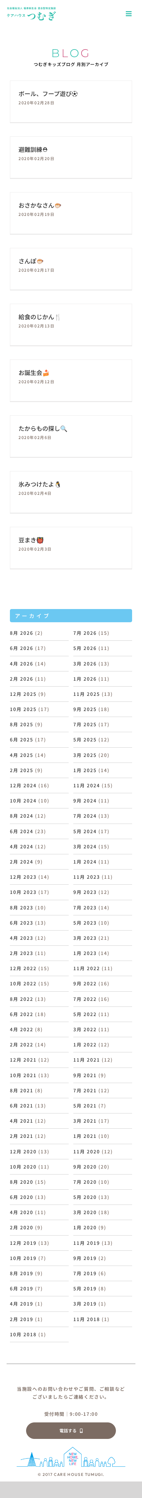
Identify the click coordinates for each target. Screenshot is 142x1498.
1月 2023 (85, 953)
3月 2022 (85, 1029)
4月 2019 (21, 1303)
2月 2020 (21, 1227)
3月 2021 (85, 1120)
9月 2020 (85, 1166)
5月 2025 (85, 739)
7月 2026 (85, 633)
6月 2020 (21, 1197)
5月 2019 (85, 1288)
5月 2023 (85, 922)
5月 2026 (85, 648)
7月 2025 (85, 724)
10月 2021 (23, 1075)
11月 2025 (86, 694)
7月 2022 (85, 999)
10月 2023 (23, 892)
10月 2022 (23, 983)
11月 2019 (86, 1243)
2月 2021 (21, 1136)
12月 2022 (23, 968)
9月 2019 (85, 1258)
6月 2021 (21, 1105)
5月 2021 (85, 1105)
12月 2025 (23, 694)
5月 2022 (85, 1014)
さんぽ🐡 (31, 260)
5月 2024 (85, 831)
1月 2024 (85, 861)
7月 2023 (85, 907)
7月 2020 (85, 1181)
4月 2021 (21, 1120)
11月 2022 (86, 968)
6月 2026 (21, 648)
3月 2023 (85, 938)
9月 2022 (85, 983)
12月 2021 (23, 1059)
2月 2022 (21, 1044)
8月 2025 (21, 724)
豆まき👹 (31, 539)
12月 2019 (23, 1243)
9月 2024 (85, 800)
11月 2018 (86, 1319)
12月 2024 (23, 785)
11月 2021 (86, 1059)
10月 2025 (23, 709)
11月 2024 (86, 785)
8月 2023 (21, 907)
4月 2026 (21, 663)
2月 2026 (21, 678)
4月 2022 (21, 1029)
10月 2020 (23, 1166)
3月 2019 (85, 1303)
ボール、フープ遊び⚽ (48, 93)
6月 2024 (21, 831)
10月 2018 (23, 1334)
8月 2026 (21, 633)
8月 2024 (21, 815)
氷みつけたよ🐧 (39, 484)
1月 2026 (85, 678)
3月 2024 (85, 846)
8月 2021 (21, 1090)
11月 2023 (86, 876)
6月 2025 (21, 739)
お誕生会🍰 (34, 372)
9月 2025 (85, 709)
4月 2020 (21, 1212)
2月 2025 (21, 770)
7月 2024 (85, 815)
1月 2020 (85, 1227)
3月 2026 (85, 663)
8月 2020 (21, 1181)
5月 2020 (85, 1197)
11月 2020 (86, 1151)
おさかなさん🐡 (39, 205)
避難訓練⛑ (33, 149)
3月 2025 (85, 755)
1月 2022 (85, 1044)
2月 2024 (21, 861)
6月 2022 (21, 1014)
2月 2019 (21, 1319)
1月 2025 (85, 770)
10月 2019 (23, 1258)
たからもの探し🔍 (42, 428)
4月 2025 (21, 755)
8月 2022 (21, 999)
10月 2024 (23, 800)
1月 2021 (85, 1136)
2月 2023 (21, 953)
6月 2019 (21, 1288)
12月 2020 (23, 1151)
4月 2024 (21, 846)
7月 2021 (85, 1090)
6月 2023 (21, 922)
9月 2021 (85, 1075)
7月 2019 (85, 1273)
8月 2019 (21, 1273)
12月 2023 (23, 876)
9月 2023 (85, 892)
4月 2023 (21, 938)
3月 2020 (85, 1212)
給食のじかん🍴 (39, 316)
